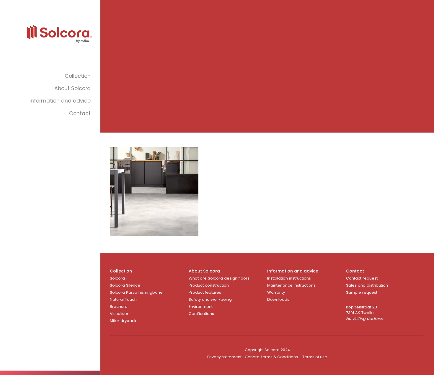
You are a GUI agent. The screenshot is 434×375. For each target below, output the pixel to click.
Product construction (209, 285)
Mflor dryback (123, 320)
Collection (78, 76)
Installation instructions (289, 278)
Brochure (119, 306)
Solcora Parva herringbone (136, 292)
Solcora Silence (125, 285)
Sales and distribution (367, 285)
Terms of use (314, 356)
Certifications (201, 313)
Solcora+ (119, 278)
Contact (80, 113)
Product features (205, 292)
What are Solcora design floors (219, 278)
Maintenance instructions (291, 285)
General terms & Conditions (271, 356)
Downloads (278, 299)
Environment (201, 306)
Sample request (361, 292)
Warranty (276, 292)
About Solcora (72, 88)
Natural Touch (123, 299)
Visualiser (119, 313)
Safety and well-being (210, 299)
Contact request (362, 278)
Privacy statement (224, 356)
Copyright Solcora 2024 (267, 349)
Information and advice (60, 100)
